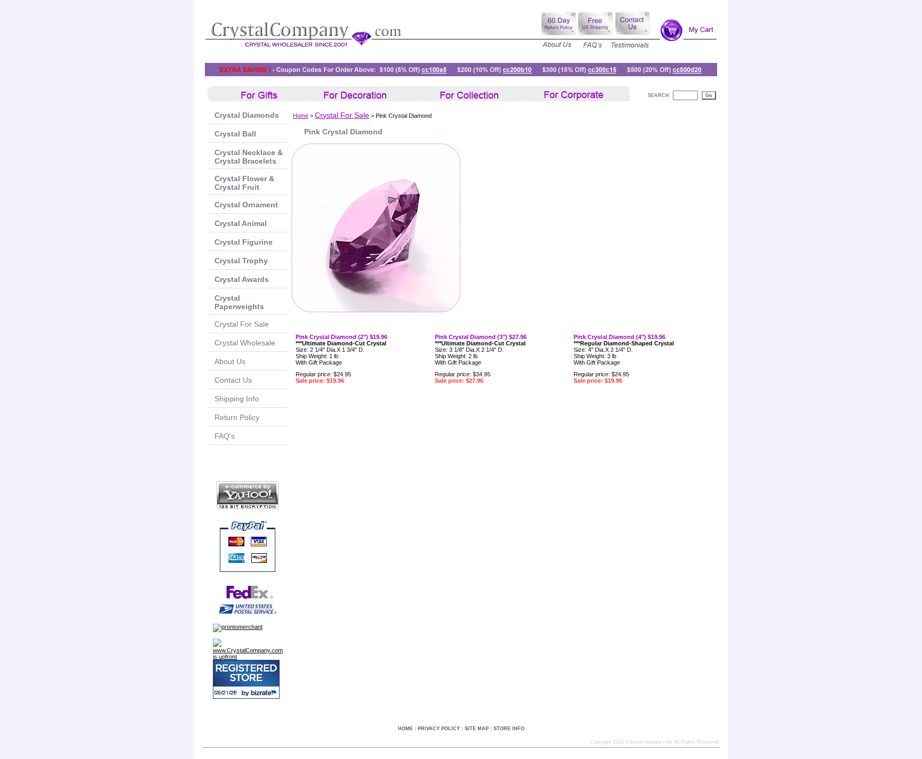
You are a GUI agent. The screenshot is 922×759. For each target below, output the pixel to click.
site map (477, 728)
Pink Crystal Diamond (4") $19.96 (619, 337)
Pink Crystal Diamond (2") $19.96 (341, 337)
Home (300, 115)
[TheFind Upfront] (250, 657)
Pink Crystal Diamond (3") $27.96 (481, 337)
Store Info (509, 728)
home (405, 728)
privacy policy (439, 728)
